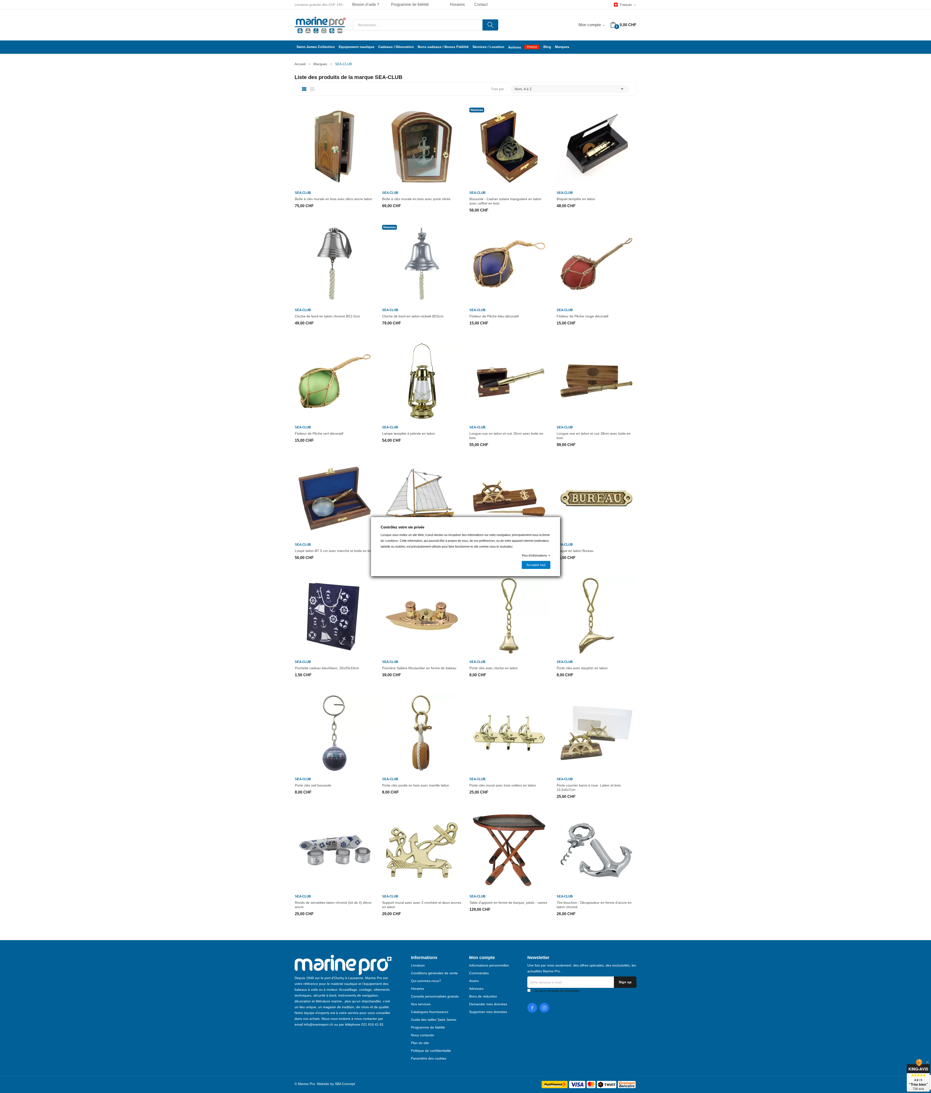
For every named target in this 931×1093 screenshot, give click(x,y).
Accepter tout (536, 565)
